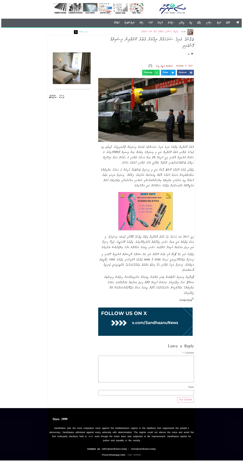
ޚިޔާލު (141, 22)
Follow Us (83, 32)
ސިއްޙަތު (171, 22)
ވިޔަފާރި (181, 22)
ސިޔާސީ (209, 22)
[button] (185, 72)
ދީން (190, 22)
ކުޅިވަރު (160, 22)
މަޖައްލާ (116, 22)
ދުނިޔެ (219, 22)
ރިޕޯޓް (199, 22)
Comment (188, 353)
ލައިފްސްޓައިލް (129, 22)
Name (191, 387)
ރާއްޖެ (228, 22)
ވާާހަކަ (150, 22)
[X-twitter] (76, 32)
